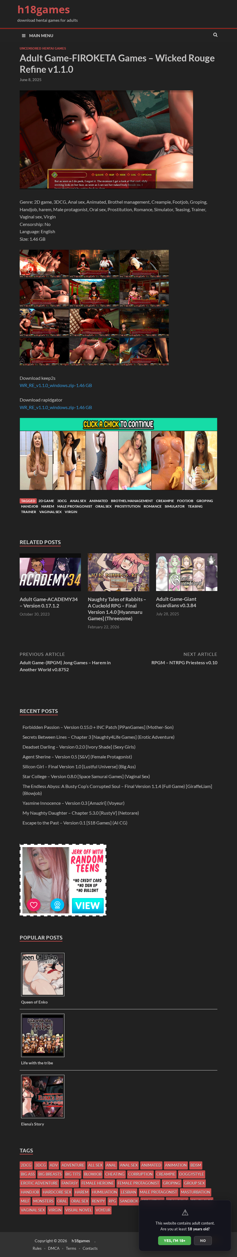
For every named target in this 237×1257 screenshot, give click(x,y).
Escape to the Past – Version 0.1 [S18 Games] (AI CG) (75, 822)
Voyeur (103, 1210)
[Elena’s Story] (45, 1118)
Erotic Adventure (39, 1183)
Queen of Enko (34, 1001)
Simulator (175, 506)
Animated (98, 501)
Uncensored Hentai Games (43, 48)
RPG (112, 1201)
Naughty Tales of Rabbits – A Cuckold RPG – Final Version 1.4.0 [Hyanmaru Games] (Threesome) (117, 608)
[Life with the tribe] (45, 1056)
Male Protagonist (74, 506)
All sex (95, 1165)
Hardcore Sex (57, 1192)
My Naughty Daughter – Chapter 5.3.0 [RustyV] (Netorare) (81, 813)
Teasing (195, 506)
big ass (28, 1174)
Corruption (140, 1174)
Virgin (71, 512)
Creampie (165, 501)
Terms (71, 1248)
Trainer (28, 512)
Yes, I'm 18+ (174, 1240)
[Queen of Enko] (45, 996)
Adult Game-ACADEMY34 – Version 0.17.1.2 (49, 602)
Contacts (90, 1248)
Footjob (185, 501)
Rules (37, 1248)
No (203, 1240)
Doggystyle (191, 1174)
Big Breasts (50, 1174)
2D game (46, 501)
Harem (47, 506)
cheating (115, 1174)
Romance (153, 506)
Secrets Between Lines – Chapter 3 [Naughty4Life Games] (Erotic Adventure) (99, 737)
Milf (25, 1201)
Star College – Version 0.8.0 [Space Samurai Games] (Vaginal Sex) (86, 776)
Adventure (73, 1165)
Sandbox (129, 1201)
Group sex (194, 1183)
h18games (43, 9)
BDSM (195, 1165)
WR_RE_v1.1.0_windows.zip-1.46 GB (56, 385)
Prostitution (127, 506)
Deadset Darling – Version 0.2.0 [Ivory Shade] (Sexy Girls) (79, 746)
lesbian (128, 1192)
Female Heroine (98, 1183)
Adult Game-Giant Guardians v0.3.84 (176, 602)
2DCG (26, 1165)
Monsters (43, 1201)
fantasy (70, 1183)
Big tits (72, 1174)
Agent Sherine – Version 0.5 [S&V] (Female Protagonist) (77, 756)
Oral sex (103, 506)
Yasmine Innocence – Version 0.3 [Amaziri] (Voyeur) (74, 803)
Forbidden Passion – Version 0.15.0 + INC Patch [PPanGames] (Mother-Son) (98, 727)
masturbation (195, 1192)
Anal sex (78, 501)
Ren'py (98, 1201)
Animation (176, 1165)
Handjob (29, 506)
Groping (205, 501)
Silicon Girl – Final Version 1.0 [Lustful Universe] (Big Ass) (79, 766)
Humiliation (104, 1192)
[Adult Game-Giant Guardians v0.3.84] (186, 592)
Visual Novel (78, 1210)
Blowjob (92, 1174)
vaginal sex (50, 512)
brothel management (132, 501)
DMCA (54, 1248)
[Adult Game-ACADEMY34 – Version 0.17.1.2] (50, 592)
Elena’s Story (32, 1123)
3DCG (62, 501)
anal (111, 1165)
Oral (62, 1201)
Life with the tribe (37, 1062)
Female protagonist (138, 1183)
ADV (54, 1165)
